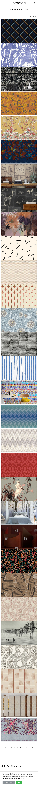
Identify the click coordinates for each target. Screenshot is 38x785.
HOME (11, 9)
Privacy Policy (9, 782)
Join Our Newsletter (12, 766)
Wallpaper (19, 9)
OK (19, 782)
